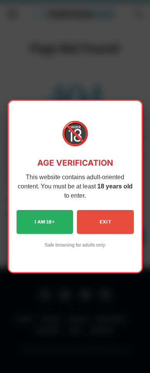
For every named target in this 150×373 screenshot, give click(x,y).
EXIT (105, 222)
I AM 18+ (45, 222)
